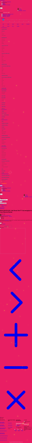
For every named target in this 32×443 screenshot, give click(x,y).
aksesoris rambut (4, 35)
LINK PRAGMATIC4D (3, 430)
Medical (3, 165)
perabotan (3, 116)
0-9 (28, 21)
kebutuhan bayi (4, 37)
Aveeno (8, 26)
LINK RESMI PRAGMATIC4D (2, 425)
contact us (8, 16)
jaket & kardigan (4, 60)
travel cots (3, 104)
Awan (13, 26)
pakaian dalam (3, 73)
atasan (2, 67)
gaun (2, 57)
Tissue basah (3, 162)
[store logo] (6, 12)
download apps (9, 1)
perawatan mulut (4, 155)
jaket (2, 84)
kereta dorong (4, 90)
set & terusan (3, 40)
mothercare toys (3, 180)
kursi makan (4, 145)
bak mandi (3, 170)
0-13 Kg (3, 99)
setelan (2, 59)
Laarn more (10, 216)
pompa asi (3, 140)
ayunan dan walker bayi (5, 175)
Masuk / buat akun (4, 205)
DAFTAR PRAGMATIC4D (4, 435)
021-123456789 (10, 427)
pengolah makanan (5, 135)
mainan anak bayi (4, 179)
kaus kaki (3, 51)
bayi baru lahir (3, 92)
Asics (3, 26)
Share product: (2, 227)
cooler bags (3, 143)
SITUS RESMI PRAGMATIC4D (2, 422)
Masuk (1, 185)
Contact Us (24, 10)
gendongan (3, 102)
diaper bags (3, 106)
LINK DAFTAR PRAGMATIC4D (2, 433)
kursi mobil (3, 97)
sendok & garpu (3, 133)
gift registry (8, 4)
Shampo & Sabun (4, 152)
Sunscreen (3, 151)
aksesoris (3, 108)
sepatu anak (3, 48)
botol (2, 121)
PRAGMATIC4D (7, 220)
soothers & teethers (5, 125)
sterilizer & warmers (5, 123)
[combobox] (4, 199)
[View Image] (0, 416)
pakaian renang (4, 64)
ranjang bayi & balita (5, 114)
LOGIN (20, 8)
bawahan (3, 56)
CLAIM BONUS (6, 226)
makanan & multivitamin (6, 137)
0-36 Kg (3, 100)
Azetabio (18, 26)
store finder (8, 15)
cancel (1, 201)
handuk (3, 172)
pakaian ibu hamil (5, 75)
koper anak (3, 95)
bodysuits (3, 43)
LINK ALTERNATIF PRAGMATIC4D (3, 428)
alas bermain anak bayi (5, 177)
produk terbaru (4, 29)
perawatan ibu (4, 159)
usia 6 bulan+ (3, 93)
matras (3, 118)
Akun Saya (1, 184)
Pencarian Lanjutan (2, 200)
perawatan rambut (4, 154)
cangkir (2, 130)
